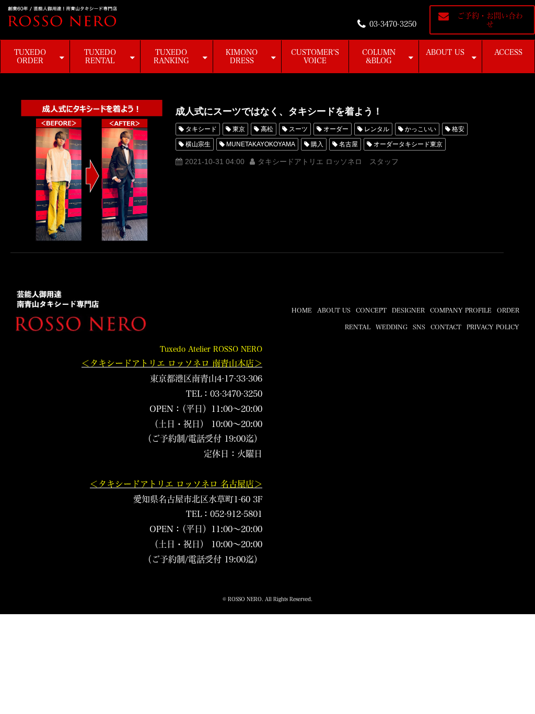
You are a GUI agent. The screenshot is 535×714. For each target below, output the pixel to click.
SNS (419, 327)
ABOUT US (445, 52)
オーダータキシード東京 (408, 144)
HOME (302, 310)
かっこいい (420, 129)
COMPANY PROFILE (461, 310)
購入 (317, 144)
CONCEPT (371, 310)
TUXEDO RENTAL (100, 56)
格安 (458, 129)
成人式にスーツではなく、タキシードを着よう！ (279, 111)
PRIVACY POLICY (493, 327)
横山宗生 (198, 144)
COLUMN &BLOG (379, 56)
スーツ (298, 129)
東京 (238, 129)
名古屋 (348, 144)
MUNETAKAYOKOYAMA (260, 144)
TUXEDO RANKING (171, 56)
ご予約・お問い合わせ (490, 20)
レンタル (376, 129)
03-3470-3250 (392, 24)
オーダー (335, 129)
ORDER (508, 310)
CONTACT (446, 327)
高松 (267, 129)
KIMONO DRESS (242, 56)
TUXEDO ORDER (30, 56)
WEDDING (392, 327)
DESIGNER (408, 310)
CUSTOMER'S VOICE (315, 56)
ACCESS (508, 52)
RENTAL (357, 327)
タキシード (201, 129)
